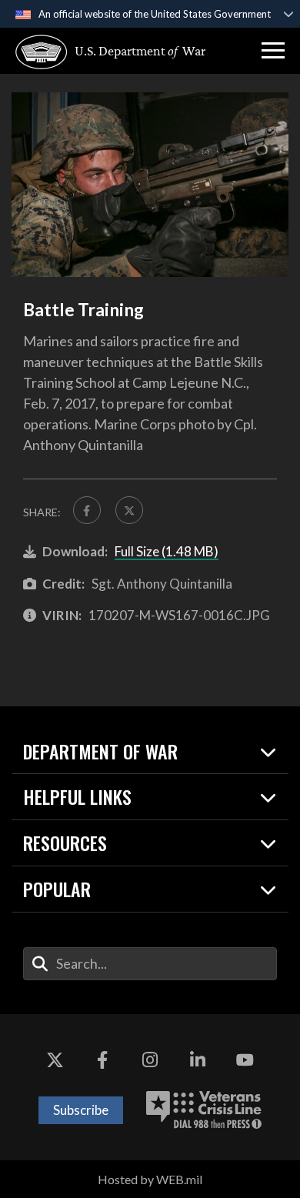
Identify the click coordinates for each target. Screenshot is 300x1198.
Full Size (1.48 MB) (166, 551)
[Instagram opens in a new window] (150, 1060)
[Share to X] (129, 510)
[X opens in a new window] (55, 1060)
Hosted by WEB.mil (150, 1179)
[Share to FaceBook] (87, 510)
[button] (273, 50)
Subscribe (80, 1110)
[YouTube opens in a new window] (244, 1060)
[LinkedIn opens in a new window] (197, 1060)
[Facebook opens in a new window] (102, 1060)
